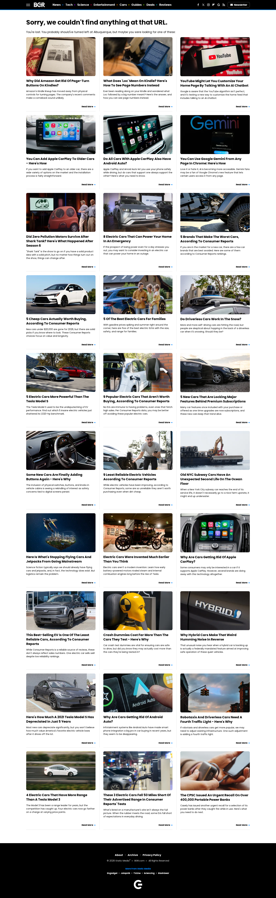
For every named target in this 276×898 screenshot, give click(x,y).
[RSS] (223, 5)
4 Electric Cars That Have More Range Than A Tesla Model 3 (56, 797)
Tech (69, 5)
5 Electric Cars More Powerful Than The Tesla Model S (57, 399)
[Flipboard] (213, 5)
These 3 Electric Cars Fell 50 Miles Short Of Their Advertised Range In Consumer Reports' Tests (137, 799)
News (57, 5)
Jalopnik (125, 873)
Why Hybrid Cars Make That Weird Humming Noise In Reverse (208, 637)
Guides (136, 5)
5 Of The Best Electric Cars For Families (134, 319)
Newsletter (240, 4)
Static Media (122, 861)
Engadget (112, 873)
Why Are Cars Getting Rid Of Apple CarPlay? (208, 559)
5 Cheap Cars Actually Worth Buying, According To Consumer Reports (56, 321)
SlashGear (163, 873)
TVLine (137, 873)
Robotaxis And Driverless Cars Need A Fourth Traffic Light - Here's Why (211, 719)
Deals (150, 5)
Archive (133, 855)
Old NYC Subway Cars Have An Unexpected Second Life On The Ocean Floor (211, 479)
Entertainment (104, 5)
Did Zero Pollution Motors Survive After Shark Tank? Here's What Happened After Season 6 (59, 241)
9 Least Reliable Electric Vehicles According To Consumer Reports (129, 477)
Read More (87, 106)
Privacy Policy (152, 855)
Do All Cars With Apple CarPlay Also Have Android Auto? (137, 161)
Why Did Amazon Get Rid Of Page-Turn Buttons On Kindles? (57, 83)
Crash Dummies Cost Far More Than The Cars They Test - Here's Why (135, 637)
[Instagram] (208, 5)
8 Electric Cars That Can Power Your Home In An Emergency (137, 239)
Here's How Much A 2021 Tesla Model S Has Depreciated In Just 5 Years (60, 719)
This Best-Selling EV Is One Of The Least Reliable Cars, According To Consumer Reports (57, 639)
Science (83, 5)
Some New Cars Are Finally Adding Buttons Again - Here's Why (54, 477)
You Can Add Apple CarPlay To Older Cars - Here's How (60, 161)
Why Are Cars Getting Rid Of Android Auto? (133, 719)
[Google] (218, 5)
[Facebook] (198, 5)
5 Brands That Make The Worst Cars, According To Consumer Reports (209, 239)
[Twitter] (203, 5)
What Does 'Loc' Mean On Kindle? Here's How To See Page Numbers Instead (135, 83)
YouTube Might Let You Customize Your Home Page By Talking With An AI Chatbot (214, 83)
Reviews (165, 5)
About (119, 855)
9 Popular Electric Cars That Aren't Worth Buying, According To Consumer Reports (136, 399)
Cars (123, 5)
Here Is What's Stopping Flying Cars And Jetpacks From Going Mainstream (58, 559)
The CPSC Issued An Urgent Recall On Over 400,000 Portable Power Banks (214, 797)
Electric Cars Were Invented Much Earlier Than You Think (136, 559)
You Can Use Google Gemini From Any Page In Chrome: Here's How (210, 161)
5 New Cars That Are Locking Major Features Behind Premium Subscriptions (213, 399)
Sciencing (149, 873)
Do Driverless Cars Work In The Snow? (210, 319)
